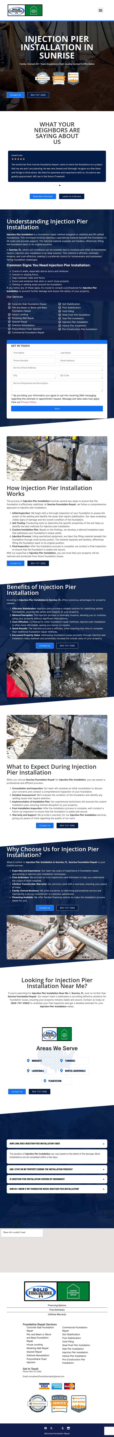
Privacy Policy (28, 402)
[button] (100, 10)
